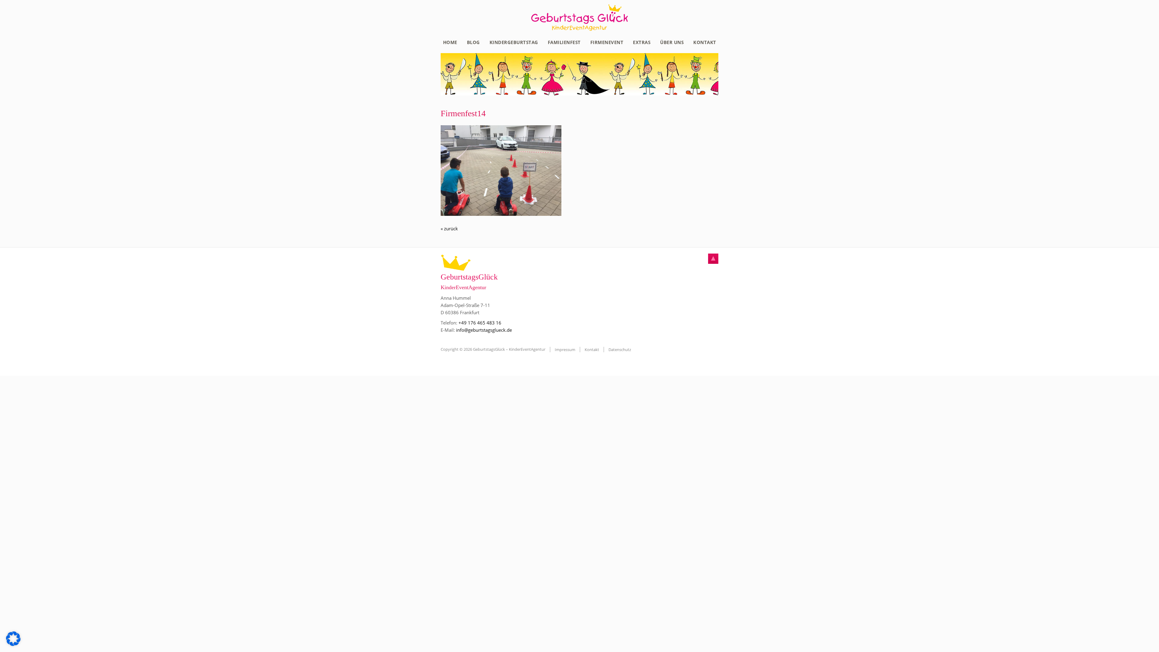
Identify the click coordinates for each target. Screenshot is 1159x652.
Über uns (672, 42)
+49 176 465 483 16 (479, 323)
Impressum (565, 349)
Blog (473, 42)
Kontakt (704, 42)
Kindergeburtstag (514, 42)
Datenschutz (619, 349)
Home (450, 42)
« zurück (449, 228)
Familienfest (564, 42)
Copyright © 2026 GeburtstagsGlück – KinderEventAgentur (493, 349)
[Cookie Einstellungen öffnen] (13, 644)
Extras (641, 42)
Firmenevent (607, 42)
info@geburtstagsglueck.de (484, 330)
